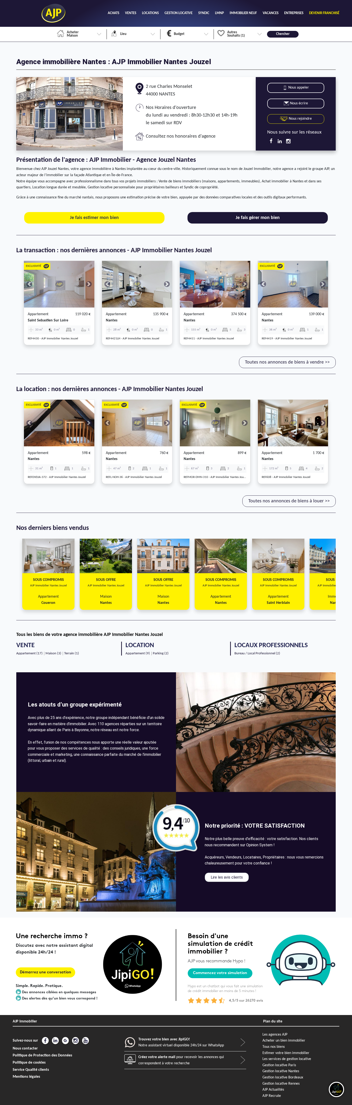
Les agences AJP (274, 1035)
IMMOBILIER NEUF (243, 13)
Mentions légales (26, 1077)
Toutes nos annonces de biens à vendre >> (287, 362)
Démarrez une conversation (45, 972)
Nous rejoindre (300, 119)
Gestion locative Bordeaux (282, 1077)
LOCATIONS (150, 13)
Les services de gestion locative (286, 1059)
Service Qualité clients (31, 1070)
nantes (111, 320)
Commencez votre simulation (220, 973)
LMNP (219, 13)
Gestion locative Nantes (280, 1071)
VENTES (130, 13)
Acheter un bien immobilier (283, 1041)
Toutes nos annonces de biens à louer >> (289, 501)
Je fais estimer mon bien (94, 217)
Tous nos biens (273, 1047)
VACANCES (270, 13)
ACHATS (113, 13)
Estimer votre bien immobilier (285, 1053)
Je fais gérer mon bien (258, 217)
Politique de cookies (29, 1063)
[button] (29, 284)
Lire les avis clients (227, 877)
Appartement (38, 314)
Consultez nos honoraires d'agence (181, 136)
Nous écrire (299, 103)
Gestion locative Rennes (281, 1084)
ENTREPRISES (293, 13)
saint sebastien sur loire (48, 320)
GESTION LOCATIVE (179, 13)
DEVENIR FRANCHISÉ (324, 13)
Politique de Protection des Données (42, 1055)
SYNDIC (203, 13)
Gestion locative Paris (279, 1065)
